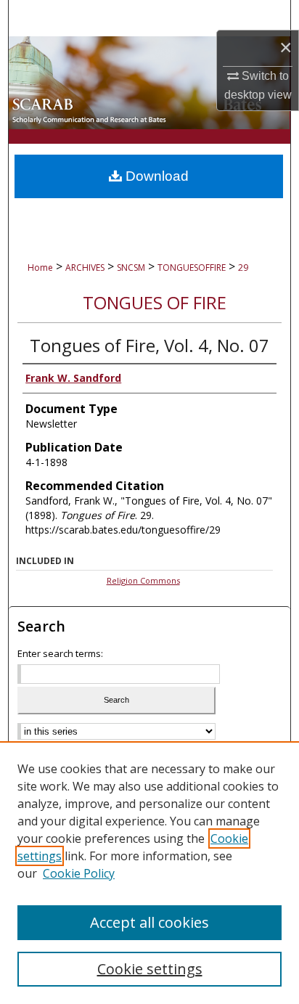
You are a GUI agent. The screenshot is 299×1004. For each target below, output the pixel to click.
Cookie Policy (79, 873)
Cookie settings (149, 969)
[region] (149, 872)
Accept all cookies (149, 922)
